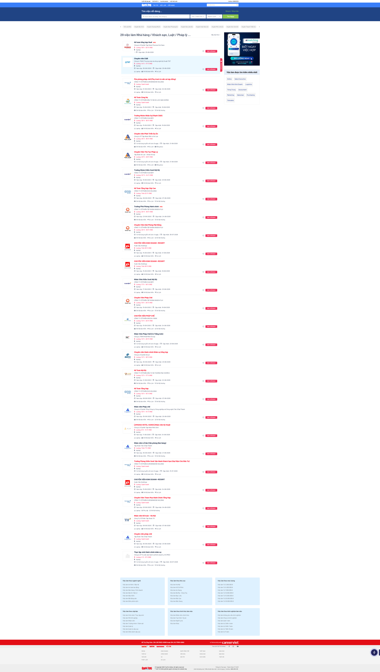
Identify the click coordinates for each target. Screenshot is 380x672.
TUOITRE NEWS (164, 1)
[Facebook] (229, 646)
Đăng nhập (235, 11)
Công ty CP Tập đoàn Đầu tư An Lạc (146, 136)
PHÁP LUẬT (145, 660)
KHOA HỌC (203, 654)
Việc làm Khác (174, 623)
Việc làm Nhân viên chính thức (179, 615)
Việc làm (163, 5)
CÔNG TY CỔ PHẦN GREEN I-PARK (145, 318)
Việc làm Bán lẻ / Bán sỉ (130, 593)
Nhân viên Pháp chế (142, 407)
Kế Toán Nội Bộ (140, 370)
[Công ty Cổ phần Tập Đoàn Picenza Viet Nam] (128, 46)
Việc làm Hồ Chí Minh (176, 587)
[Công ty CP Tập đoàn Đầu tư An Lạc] (128, 137)
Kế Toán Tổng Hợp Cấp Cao (145, 188)
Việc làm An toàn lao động (131, 587)
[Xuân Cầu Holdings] (128, 247)
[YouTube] (237, 646)
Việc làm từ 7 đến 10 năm (225, 629)
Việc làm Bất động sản (130, 598)
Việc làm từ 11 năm (223, 632)
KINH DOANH (164, 651)
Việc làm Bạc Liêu (176, 596)
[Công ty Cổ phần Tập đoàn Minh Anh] (128, 428)
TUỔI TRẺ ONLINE (146, 1)
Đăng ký (228, 11)
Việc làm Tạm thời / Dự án (178, 618)
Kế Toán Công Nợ (141, 97)
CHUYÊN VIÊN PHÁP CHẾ (144, 316)
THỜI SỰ (144, 654)
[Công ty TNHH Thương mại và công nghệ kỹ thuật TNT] (128, 62)
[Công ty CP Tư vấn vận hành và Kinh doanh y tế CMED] (128, 556)
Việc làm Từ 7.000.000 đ (225, 590)
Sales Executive (240, 79)
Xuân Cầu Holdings (140, 246)
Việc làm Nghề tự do (176, 621)
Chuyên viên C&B (141, 58)
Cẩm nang (171, 5)
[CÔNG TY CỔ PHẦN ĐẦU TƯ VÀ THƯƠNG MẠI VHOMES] (128, 374)
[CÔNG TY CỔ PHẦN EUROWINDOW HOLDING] (128, 83)
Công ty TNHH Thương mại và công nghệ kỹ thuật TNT (152, 61)
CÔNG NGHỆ (164, 654)
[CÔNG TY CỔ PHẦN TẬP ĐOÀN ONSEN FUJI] (128, 210)
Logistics (249, 84)
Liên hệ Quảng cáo (199, 669)
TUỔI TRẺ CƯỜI (173, 1)
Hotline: (232, 669)
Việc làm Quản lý (128, 626)
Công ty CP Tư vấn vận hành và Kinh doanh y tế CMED (152, 555)
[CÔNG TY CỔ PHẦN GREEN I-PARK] (128, 319)
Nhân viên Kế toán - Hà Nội (145, 516)
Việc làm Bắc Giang (176, 601)
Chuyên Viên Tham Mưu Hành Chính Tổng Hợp (152, 498)
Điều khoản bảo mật (210, 669)
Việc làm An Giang (176, 590)
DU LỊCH (163, 660)
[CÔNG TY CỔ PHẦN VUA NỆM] (128, 119)
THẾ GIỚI (144, 657)
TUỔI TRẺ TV (155, 1)
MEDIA (143, 651)
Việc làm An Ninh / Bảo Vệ (131, 584)
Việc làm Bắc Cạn (175, 598)
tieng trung (231, 90)
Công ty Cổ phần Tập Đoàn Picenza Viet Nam (149, 45)
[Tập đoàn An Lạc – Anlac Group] (128, 156)
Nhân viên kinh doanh (235, 84)
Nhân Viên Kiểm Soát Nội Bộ (145, 279)
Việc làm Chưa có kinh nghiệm (227, 618)
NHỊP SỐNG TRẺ (184, 651)
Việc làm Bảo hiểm (128, 596)
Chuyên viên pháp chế (143, 534)
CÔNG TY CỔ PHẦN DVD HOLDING (145, 191)
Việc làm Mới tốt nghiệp (130, 618)
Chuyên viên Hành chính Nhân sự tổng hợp (151, 352)
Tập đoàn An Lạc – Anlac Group (144, 154)
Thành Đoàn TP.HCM (232, 667)
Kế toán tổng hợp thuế (145, 42)
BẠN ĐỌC (221, 654)
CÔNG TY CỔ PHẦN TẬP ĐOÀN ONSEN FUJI (148, 209)
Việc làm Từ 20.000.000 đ (226, 598)
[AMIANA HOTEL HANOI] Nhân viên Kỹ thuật (152, 425)
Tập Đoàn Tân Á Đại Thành (143, 446)
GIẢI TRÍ (182, 657)
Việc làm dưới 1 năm (224, 621)
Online (229, 79)
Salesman (240, 95)
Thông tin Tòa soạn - (221, 667)
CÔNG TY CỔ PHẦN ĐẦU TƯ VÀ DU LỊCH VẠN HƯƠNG (151, 100)
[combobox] (166, 16)
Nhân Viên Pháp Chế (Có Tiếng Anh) (148, 334)
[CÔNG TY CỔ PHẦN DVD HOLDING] (128, 192)
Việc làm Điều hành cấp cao (131, 632)
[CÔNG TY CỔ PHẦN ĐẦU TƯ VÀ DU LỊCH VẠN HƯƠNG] (128, 101)
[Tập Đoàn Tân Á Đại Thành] (128, 447)
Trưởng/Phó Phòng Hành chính (148, 206)
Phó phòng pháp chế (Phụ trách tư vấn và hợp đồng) (155, 79)
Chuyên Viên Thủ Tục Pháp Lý (146, 152)
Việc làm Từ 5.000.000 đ (225, 587)
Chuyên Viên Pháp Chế (143, 297)
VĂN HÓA (182, 654)
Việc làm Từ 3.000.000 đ (225, 584)
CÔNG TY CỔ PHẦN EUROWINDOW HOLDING (149, 82)
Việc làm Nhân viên (129, 621)
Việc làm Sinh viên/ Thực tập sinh (133, 615)
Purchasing (251, 95)
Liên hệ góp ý (221, 669)
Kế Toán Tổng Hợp (141, 388)
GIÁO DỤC (221, 651)
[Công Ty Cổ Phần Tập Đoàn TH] (128, 519)
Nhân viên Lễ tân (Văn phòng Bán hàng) (150, 443)
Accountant (242, 90)
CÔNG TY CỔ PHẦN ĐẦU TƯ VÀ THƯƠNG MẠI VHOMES (152, 373)
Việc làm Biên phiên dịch (130, 601)
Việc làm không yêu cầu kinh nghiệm (229, 615)
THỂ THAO (202, 651)
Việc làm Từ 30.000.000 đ (226, 601)
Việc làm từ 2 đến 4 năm (225, 623)
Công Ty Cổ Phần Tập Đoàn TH (144, 518)
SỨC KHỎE (203, 657)
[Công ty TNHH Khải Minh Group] (128, 338)
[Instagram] (233, 646)
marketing (230, 95)
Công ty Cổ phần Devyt (142, 355)
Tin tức (155, 5)
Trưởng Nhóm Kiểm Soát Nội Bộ (147, 170)
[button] (204, 51)
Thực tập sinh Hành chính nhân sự (147, 552)
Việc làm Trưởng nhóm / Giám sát (133, 623)
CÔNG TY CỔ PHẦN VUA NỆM (143, 118)
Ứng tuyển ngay (211, 51)
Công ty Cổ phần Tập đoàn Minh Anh (146, 427)
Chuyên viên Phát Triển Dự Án (146, 134)
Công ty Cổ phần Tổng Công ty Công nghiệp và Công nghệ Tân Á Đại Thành (159, 409)
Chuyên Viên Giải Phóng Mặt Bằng (147, 225)
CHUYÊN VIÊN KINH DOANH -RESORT (149, 243)
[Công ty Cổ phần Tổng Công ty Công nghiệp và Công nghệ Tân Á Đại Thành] (128, 410)
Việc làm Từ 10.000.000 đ (225, 593)
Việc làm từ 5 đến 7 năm (225, 626)
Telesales (230, 100)
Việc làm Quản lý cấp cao (130, 629)
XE (161, 657)
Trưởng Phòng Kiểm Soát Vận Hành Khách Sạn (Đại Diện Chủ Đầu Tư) (162, 461)
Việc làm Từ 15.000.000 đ (225, 596)
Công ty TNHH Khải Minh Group (144, 336)
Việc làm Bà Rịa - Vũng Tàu (178, 593)
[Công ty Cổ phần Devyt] (128, 356)
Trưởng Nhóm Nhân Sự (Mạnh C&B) (148, 115)
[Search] (237, 5)
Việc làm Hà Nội (175, 584)
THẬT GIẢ (221, 657)
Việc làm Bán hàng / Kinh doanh (133, 590)
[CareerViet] (230, 642)
